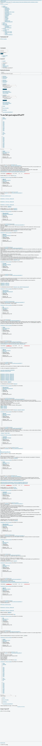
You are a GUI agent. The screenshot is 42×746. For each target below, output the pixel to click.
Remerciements (7, 20)
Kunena (23, 706)
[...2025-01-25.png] (5, 371)
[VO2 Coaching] (3, 38)
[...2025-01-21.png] (5, 195)
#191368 (12, 447)
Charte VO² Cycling (8, 31)
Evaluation (7, 15)
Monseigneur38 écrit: (6, 451)
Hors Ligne (5, 153)
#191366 (7, 427)
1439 (3, 127)
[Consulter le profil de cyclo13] (6, 640)
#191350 (7, 274)
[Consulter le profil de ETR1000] (7, 264)
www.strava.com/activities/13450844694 (7, 370)
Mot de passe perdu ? (6, 91)
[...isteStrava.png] (12, 171)
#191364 (7, 362)
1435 (3, 123)
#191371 (7, 534)
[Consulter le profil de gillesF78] (6, 180)
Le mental (6, 18)
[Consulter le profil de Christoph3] (7, 437)
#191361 (7, 340)
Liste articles (5, 23)
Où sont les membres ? (9, 34)
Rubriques (4, 76)
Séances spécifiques (8, 13)
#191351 (7, 301)
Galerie (6, 433)
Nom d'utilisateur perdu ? (7, 92)
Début (4, 117)
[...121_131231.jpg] (4, 284)
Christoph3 (5, 436)
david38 (4, 61)
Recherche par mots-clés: (5, 73)
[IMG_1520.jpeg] (3, 406)
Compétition (7, 14)
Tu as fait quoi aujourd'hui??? (16, 165)
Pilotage (6, 16)
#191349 (7, 247)
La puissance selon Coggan (9, 11)
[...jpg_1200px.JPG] (7, 198)
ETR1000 (4, 263)
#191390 (7, 600)
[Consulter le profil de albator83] (6, 414)
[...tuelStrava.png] (21, 582)
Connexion (4, 89)
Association (5, 30)
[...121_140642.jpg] (4, 283)
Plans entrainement (8, 27)
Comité (6, 33)
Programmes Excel (8, 25)
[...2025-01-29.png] (5, 604)
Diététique (6, 17)
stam (18, 286)
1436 (3, 124)
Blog (8, 433)
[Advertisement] (7, 42)
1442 (3, 130)
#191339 (12, 164)
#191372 (7, 554)
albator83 (19, 409)
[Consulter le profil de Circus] (6, 152)
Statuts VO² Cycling (8, 32)
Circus (4, 151)
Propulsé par (19, 706)
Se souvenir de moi (7, 87)
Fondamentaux (7, 8)
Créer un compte (5, 93)
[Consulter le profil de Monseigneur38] (8, 214)
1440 (3, 128)
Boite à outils (5, 24)
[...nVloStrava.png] (12, 480)
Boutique (4, 28)
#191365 (7, 398)
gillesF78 (4, 179)
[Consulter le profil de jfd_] (6, 542)
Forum (4, 22)
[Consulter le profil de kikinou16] (7, 235)
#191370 (12, 502)
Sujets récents (5, 77)
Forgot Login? (5, 55)
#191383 (7, 578)
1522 (3, 132)
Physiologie (7, 9)
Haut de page (2, 742)
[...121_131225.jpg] (4, 285)
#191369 (12, 475)
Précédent (4, 118)
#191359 (7, 319)
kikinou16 (15, 209)
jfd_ (10, 319)
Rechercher (5, 78)
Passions (2, 433)
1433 (3, 121)
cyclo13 (4, 639)
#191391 (7, 630)
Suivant (4, 133)
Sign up (4, 56)
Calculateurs (7, 26)
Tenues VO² (7, 29)
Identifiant (4, 84)
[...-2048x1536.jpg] (14, 482)
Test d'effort (7, 10)
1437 (3, 125)
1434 (3, 122)
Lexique (6, 19)
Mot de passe (5, 86)
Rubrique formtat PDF (9, 21)
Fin (3, 134)
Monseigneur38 (5, 213)
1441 (3, 129)
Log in (2, 53)
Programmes (7, 12)
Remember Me (3, 52)
